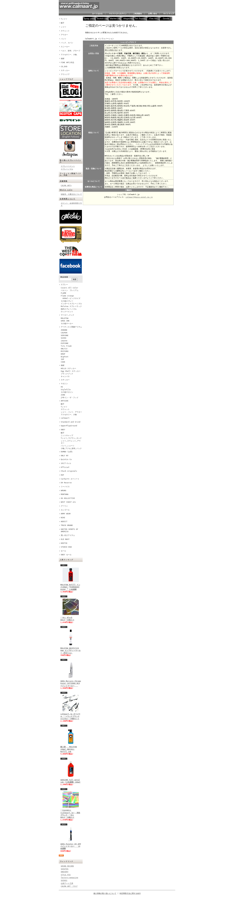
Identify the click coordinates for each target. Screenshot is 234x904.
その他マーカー (67, 323)
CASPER (64, 333)
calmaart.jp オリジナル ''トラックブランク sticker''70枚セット (70, 716)
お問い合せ (152, 14)
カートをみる (97, 14)
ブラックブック (67, 374)
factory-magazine (69, 878)
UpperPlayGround (69, 426)
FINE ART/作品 (67, 62)
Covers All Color (69, 288)
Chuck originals (69, 471)
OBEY (63, 430)
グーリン (64, 506)
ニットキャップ (67, 435)
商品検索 (64, 277)
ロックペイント (67, 312)
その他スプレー (67, 301)
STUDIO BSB (66, 547)
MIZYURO (64, 351)
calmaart (65, 418)
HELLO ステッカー (68, 368)
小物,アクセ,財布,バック (71, 448)
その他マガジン (67, 392)
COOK (63, 362)
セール (63, 551)
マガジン (64, 384)
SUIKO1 (64, 880)
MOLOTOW (64, 318)
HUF (62, 475)
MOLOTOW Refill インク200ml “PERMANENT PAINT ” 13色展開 (70, 587)
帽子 (62, 23)
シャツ (63, 27)
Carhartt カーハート (70, 479)
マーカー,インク (67, 315)
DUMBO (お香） (67, 452)
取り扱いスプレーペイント (70, 161)
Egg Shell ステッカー (70, 371)
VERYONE (64, 335)
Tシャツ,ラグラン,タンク (71, 438)
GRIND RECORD (67, 866)
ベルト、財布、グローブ (70, 51)
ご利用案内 (137, 14)
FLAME (63, 293)
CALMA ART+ (66, 185)
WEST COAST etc (68, 502)
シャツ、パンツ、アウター (71, 412)
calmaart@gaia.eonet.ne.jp (139, 197)
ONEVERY (64, 872)
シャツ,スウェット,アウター (71, 442)
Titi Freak (66, 346)
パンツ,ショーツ (67, 446)
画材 (62, 59)
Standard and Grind (70, 422)
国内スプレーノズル (69, 309)
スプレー (64, 285)
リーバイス (65, 487)
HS (62, 387)
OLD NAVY (65, 539)
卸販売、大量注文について (71, 194)
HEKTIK (64, 543)
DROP (63, 354)
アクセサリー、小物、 (69, 55)
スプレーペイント (68, 166)
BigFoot (64, 357)
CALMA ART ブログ (69, 886)
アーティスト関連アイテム (71, 327)
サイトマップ (168, 14)
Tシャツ (64, 19)
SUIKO (63, 338)
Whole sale (66, 190)
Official (65, 467)
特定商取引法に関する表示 (130, 893)
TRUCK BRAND (67, 525)
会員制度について (67, 199)
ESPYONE (64, 343)
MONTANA (64, 494)
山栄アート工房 (67, 883)
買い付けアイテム (68, 535)
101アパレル (66, 463)
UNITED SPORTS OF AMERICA (69, 530)
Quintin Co (66, 459)
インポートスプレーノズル (71, 304)
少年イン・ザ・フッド (69, 398)
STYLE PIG (66, 875)
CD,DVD (64, 66)
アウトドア (65, 74)
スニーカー (65, 47)
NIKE (63, 518)
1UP (62, 359)
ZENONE (64, 330)
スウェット (65, 31)
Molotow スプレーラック (71, 306)
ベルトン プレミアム (69, 290)
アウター (64, 35)
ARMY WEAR (66, 514)
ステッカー (65, 70)
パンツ (63, 39)
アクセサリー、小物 (69, 415)
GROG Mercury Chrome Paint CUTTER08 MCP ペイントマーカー (70, 683)
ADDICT (64, 521)
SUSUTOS (64, 869)
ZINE (63, 395)
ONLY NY (64, 456)
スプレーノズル (67, 169)
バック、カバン (67, 43)
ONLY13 (64, 349)
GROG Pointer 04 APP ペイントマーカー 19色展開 (70, 846)
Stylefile (66, 390)
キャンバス (65, 376)
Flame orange (67, 296)
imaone (64, 341)
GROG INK (65, 321)
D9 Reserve (66, 483)
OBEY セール (66, 555)
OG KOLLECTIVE (68, 498)
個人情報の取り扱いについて (104, 893)
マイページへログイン (118, 14)
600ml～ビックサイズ (70, 298)
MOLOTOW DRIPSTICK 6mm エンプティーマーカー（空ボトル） (70, 650)
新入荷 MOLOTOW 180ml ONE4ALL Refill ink (68, 749)
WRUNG (63, 490)
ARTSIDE (64, 401)
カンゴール (65, 510)
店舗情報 (64, 181)
